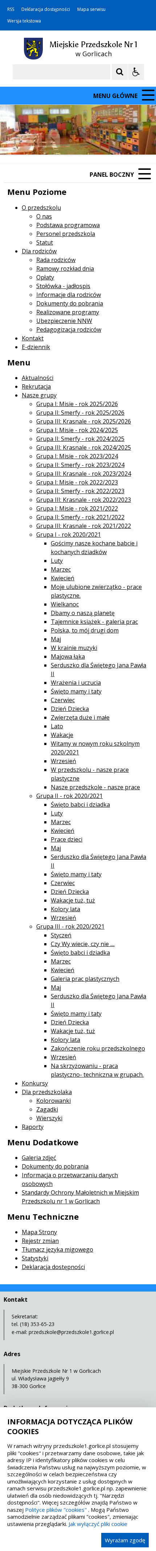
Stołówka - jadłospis (63, 286)
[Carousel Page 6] (105, 140)
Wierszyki (49, 1118)
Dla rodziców (39, 251)
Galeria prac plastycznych (85, 979)
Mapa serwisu (91, 9)
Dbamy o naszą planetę (83, 613)
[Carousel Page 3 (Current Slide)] (84, 140)
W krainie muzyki (74, 648)
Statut (44, 242)
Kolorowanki (53, 1101)
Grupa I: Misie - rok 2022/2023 (77, 482)
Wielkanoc (65, 604)
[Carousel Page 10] (132, 140)
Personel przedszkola (65, 234)
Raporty (33, 1127)
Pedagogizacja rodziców (68, 329)
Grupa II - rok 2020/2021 (69, 796)
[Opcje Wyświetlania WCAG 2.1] (136, 72)
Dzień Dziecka (70, 709)
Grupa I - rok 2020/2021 (68, 535)
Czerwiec (63, 700)
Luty (57, 561)
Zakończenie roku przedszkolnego (98, 1048)
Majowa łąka (68, 656)
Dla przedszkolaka (47, 1092)
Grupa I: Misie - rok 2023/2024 (77, 456)
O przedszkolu (41, 208)
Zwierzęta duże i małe (80, 717)
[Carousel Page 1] (70, 140)
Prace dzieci (66, 839)
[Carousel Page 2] (77, 140)
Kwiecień (62, 578)
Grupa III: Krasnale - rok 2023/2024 (83, 474)
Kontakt (33, 338)
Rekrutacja (36, 386)
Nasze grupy (39, 395)
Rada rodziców (55, 260)
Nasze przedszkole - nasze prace (95, 787)
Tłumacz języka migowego (57, 1249)
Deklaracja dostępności (45, 9)
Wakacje (62, 735)
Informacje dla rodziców (68, 295)
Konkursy (35, 1083)
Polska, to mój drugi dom (85, 630)
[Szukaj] (120, 72)
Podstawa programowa (68, 225)
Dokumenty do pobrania (69, 303)
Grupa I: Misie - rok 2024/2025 (77, 430)
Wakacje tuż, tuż (73, 900)
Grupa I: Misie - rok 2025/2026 (77, 404)
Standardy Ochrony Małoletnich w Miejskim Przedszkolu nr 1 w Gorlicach (80, 1196)
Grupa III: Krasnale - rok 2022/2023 (83, 500)
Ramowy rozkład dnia (65, 269)
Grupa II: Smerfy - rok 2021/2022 (80, 517)
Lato (57, 726)
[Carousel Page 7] (112, 140)
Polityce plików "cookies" (56, 1509)
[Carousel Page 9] (125, 140)
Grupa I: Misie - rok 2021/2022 (77, 508)
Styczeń (61, 935)
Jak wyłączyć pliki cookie (98, 1523)
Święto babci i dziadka (80, 805)
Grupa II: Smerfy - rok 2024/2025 (80, 439)
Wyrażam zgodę (125, 1540)
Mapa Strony (39, 1232)
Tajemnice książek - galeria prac (94, 622)
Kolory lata (65, 909)
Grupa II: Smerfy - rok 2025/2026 (80, 413)
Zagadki (47, 1109)
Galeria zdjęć (39, 1158)
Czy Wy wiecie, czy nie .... (83, 944)
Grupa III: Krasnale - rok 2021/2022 (83, 526)
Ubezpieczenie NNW (64, 321)
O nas (44, 216)
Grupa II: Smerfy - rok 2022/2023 (80, 491)
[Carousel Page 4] (91, 140)
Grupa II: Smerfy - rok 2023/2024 (80, 465)
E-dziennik (36, 347)
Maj (56, 639)
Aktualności (37, 378)
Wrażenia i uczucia (76, 683)
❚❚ (14, 141)
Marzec (61, 569)
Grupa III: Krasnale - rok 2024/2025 (83, 447)
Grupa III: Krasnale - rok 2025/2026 (83, 421)
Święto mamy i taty (76, 691)
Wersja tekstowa (24, 21)
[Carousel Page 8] (118, 140)
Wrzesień (63, 761)
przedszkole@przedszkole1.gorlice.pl (71, 1332)
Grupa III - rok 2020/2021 (70, 926)
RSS (10, 9)
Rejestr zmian (40, 1241)
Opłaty (45, 277)
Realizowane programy (67, 312)
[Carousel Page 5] (98, 140)
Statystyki (35, 1258)
